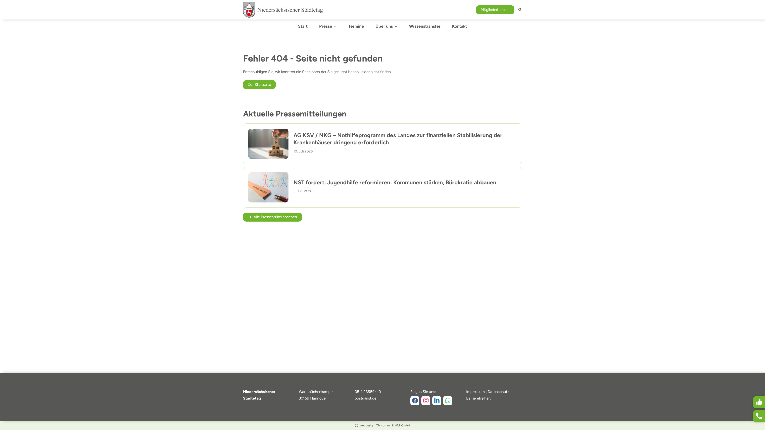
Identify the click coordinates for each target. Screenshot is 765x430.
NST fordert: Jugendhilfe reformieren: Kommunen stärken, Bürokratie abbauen (394, 182)
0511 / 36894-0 (368, 391)
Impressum (475, 391)
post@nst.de (365, 398)
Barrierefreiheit (478, 398)
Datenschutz (498, 391)
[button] (495, 9)
